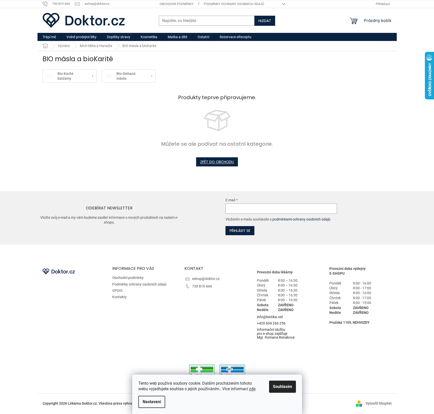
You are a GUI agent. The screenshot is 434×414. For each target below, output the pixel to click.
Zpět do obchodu (217, 161)
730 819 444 (202, 286)
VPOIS (117, 291)
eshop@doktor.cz (206, 279)
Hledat (264, 20)
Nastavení (152, 401)
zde (252, 388)
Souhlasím (282, 386)
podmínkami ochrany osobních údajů (301, 219)
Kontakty (119, 297)
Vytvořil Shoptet (379, 403)
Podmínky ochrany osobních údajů (234, 4)
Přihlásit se (240, 230)
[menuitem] (49, 37)
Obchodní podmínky (177, 4)
